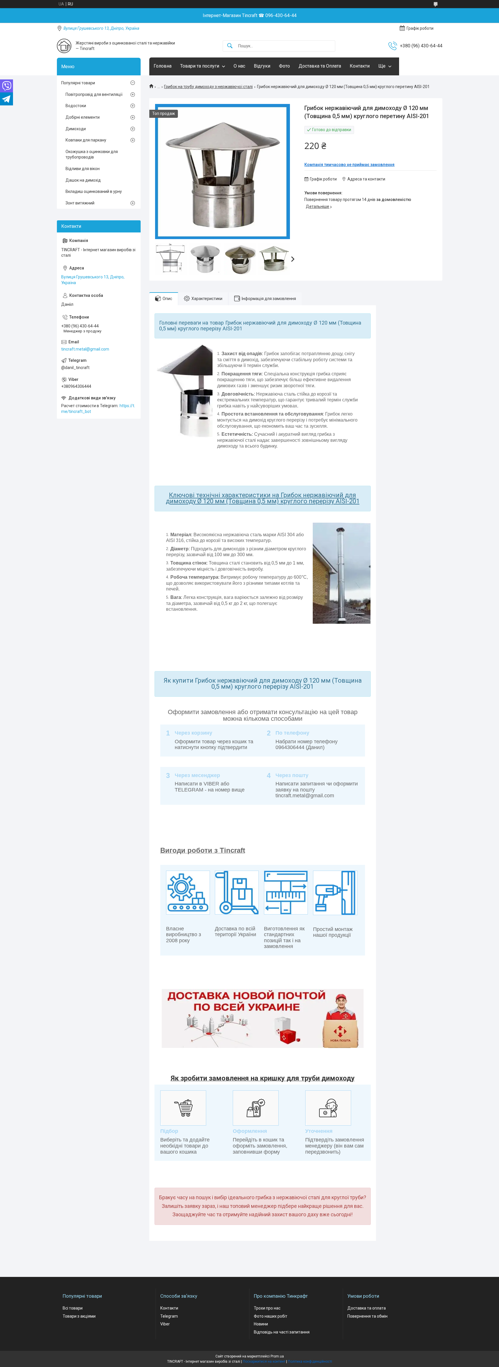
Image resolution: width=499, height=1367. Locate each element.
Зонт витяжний (80, 203)
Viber (165, 1324)
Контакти (360, 66)
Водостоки (76, 105)
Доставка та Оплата (320, 66)
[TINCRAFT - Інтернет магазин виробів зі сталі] (64, 46)
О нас (239, 66)
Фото (284, 66)
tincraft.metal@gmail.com (85, 349)
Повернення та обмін (367, 1316)
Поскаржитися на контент (264, 1361)
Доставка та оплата (366, 1308)
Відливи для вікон (83, 168)
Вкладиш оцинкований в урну (94, 191)
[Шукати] (230, 46)
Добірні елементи (83, 117)
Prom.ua (277, 1356)
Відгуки (262, 66)
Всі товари (73, 1308)
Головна (163, 66)
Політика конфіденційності (310, 1361)
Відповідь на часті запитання (282, 1332)
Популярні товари (78, 83)
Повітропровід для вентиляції (94, 94)
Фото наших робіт (270, 1316)
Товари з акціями (79, 1316)
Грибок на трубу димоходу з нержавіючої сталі (208, 86)
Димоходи (76, 128)
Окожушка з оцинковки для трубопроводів (92, 154)
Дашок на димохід (83, 180)
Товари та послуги (199, 66)
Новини (261, 1324)
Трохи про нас (267, 1308)
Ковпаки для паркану (86, 140)
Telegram (169, 1316)
